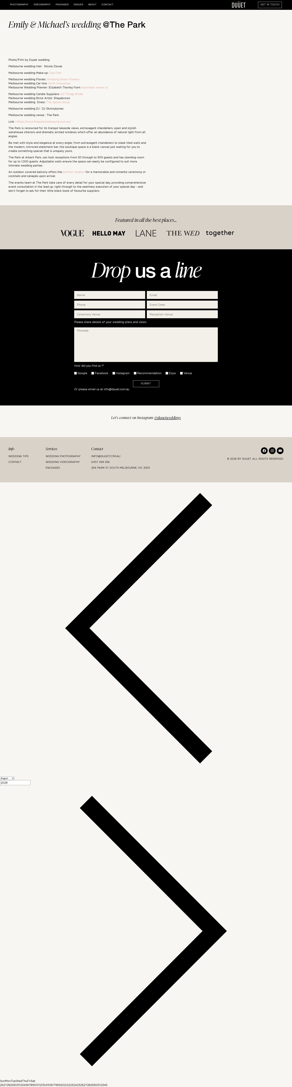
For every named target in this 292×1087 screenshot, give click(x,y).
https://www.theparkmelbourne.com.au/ (44, 121)
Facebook (101, 373)
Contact (107, 5)
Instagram (123, 373)
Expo (172, 373)
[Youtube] (280, 450)
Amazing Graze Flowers (63, 79)
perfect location (74, 171)
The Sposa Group (58, 102)
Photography (19, 5)
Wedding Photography (63, 456)
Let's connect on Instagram (146, 417)
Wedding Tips (18, 456)
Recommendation (149, 373)
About (92, 5)
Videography (42, 5)
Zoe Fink (55, 72)
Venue (188, 373)
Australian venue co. (94, 87)
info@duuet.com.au (116, 389)
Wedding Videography (63, 462)
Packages (62, 5)
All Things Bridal (72, 94)
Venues (78, 5)
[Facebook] (264, 450)
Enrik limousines (59, 83)
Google (82, 373)
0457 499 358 (100, 462)
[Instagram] (272, 450)
